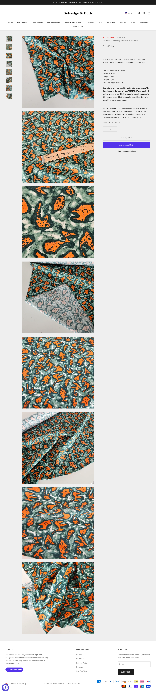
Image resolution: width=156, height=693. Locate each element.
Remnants (111, 23)
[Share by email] (119, 123)
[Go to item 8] (9, 96)
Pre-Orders (38, 23)
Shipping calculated (120, 40)
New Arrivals (22, 23)
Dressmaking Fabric (73, 23)
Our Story (144, 23)
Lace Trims (90, 23)
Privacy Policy (81, 663)
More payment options (126, 151)
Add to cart (126, 138)
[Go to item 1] (9, 39)
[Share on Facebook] (109, 123)
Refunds (79, 667)
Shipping (79, 659)
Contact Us (78, 26)
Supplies (123, 23)
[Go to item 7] (9, 88)
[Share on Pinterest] (116, 123)
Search (79, 654)
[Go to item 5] (9, 72)
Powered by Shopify (72, 684)
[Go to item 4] (9, 64)
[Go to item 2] (9, 47)
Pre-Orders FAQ (53, 23)
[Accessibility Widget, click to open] (5, 687)
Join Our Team (82, 671)
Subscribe (125, 672)
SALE (100, 23)
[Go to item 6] (9, 80)
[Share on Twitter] (113, 123)
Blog (133, 23)
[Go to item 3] (9, 55)
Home (10, 23)
